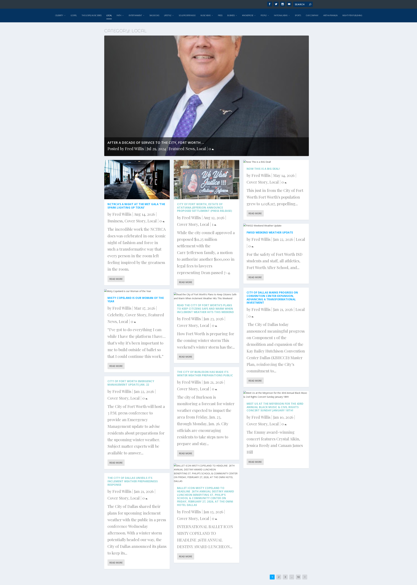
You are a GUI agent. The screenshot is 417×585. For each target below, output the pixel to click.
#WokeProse (247, 15)
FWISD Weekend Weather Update (270, 232)
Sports (298, 15)
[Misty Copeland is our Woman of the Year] (137, 291)
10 (298, 576)
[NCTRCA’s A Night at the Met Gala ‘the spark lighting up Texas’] (137, 179)
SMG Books (154, 15)
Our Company (312, 15)
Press (220, 15)
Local (109, 15)
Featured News (182, 148)
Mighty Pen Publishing (352, 15)
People (263, 15)
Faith (119, 15)
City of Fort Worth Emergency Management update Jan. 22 (131, 382)
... (292, 576)
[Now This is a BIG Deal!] (276, 162)
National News (280, 15)
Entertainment (135, 15)
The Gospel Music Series (91, 15)
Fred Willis (134, 148)
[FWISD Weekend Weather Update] (276, 226)
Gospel (74, 15)
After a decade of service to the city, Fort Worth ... (156, 142)
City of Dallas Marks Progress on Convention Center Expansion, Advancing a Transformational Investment (272, 297)
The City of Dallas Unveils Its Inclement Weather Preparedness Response (133, 481)
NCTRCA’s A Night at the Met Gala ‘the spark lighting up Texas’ (136, 205)
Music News (205, 15)
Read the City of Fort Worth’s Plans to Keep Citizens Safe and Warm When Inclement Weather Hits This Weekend (205, 308)
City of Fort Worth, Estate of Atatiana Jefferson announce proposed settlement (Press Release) (204, 207)
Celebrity (59, 15)
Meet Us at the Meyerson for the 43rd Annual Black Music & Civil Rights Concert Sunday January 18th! (275, 407)
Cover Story (135, 220)
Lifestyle (167, 15)
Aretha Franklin (330, 15)
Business (231, 15)
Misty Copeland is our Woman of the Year (136, 299)
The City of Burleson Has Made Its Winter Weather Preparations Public (205, 373)
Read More (116, 278)
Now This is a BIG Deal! (263, 169)
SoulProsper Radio (187, 15)
